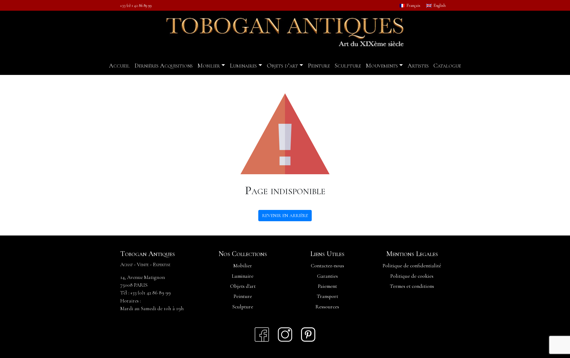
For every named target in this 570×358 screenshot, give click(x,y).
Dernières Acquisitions (163, 65)
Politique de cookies (411, 276)
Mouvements (382, 65)
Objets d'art (243, 286)
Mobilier (208, 65)
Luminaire (243, 276)
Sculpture (348, 65)
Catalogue (447, 65)
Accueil (119, 65)
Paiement (327, 286)
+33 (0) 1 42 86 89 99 (136, 5)
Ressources (327, 307)
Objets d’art (282, 65)
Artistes (418, 65)
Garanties (327, 276)
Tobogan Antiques (147, 254)
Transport (327, 296)
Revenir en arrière (285, 216)
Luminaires (243, 65)
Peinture (319, 65)
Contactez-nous (327, 266)
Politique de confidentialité (412, 266)
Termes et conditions (412, 286)
